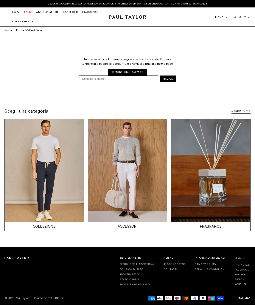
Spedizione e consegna (137, 264)
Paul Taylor (22, 298)
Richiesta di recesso (135, 284)
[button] (221, 16)
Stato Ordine (129, 279)
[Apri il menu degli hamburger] (6, 17)
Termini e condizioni (210, 269)
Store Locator (175, 264)
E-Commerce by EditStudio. (47, 298)
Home (8, 30)
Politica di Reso (132, 269)
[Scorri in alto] (249, 299)
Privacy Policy (205, 264)
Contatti (170, 269)
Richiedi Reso (129, 274)
